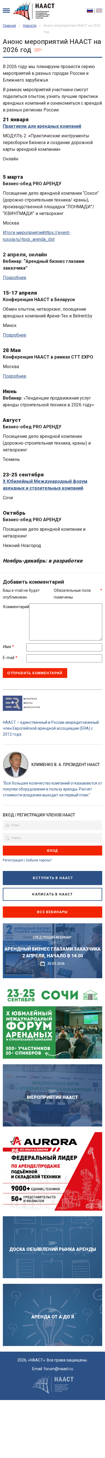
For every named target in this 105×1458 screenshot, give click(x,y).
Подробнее (14, 277)
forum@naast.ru (58, 1369)
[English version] (99, 10)
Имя (8, 646)
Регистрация (13, 860)
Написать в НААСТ (52, 894)
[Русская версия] (91, 10)
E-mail (10, 657)
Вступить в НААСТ (53, 878)
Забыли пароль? (38, 860)
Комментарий (16, 606)
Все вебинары (52, 912)
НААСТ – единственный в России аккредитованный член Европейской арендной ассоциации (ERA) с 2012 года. (51, 728)
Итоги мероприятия (23, 232)
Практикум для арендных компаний (42, 126)
